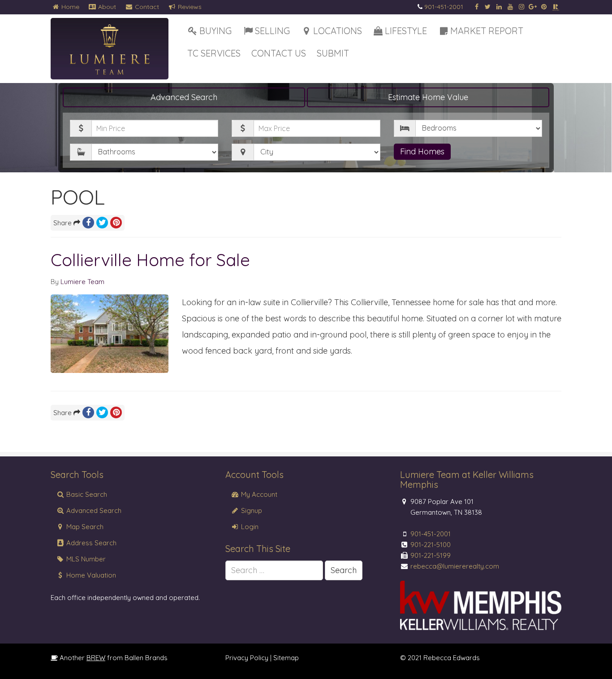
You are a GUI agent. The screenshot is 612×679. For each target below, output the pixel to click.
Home (69, 7)
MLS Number (85, 559)
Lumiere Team (82, 281)
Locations (337, 30)
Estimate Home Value (428, 97)
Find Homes (422, 151)
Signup (250, 510)
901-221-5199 (430, 555)
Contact (146, 7)
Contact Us (278, 53)
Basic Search (86, 494)
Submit (333, 53)
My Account (258, 494)
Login (249, 526)
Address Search (90, 543)
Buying (215, 30)
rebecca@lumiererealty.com (454, 566)
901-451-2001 (443, 7)
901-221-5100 (430, 544)
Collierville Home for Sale (150, 260)
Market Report (486, 30)
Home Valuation (90, 575)
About (106, 7)
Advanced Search (184, 97)
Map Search (84, 526)
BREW (95, 657)
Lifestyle (406, 30)
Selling (272, 30)
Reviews (189, 7)
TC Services (214, 53)
